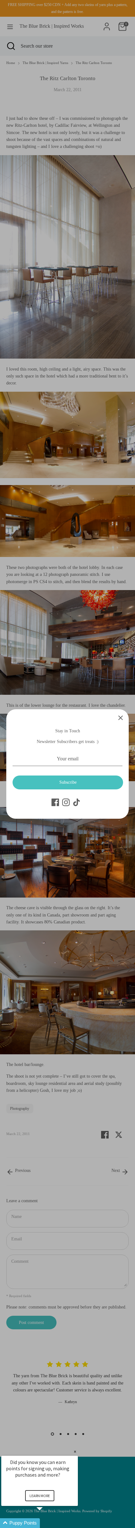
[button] (47, 1523)
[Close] (120, 717)
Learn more (40, 1495)
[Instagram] (66, 802)
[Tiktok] (76, 802)
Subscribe (68, 782)
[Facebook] (55, 802)
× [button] (75, 1452)
